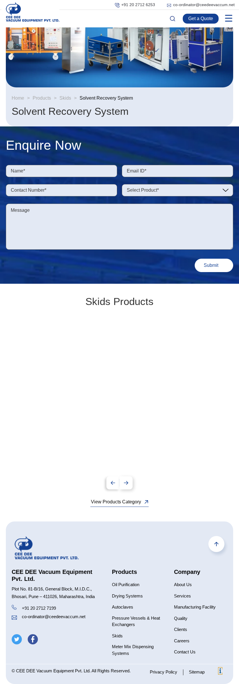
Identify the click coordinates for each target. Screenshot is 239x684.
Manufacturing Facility (195, 606)
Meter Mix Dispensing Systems (133, 650)
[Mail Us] (14, 618)
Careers (181, 640)
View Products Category (116, 501)
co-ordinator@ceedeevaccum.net (204, 4)
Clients (180, 629)
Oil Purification (125, 584)
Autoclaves (122, 606)
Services (182, 595)
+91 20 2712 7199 (39, 608)
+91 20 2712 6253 (138, 4)
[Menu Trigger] (229, 18)
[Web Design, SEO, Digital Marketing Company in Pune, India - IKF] (220, 672)
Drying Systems (127, 595)
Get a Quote (200, 18)
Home (18, 98)
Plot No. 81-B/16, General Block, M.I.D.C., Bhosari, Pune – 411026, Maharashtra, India (53, 592)
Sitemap (197, 671)
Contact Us (185, 651)
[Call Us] (14, 608)
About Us (183, 584)
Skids (65, 98)
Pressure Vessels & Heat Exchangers (136, 621)
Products (42, 98)
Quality (180, 618)
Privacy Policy (163, 671)
